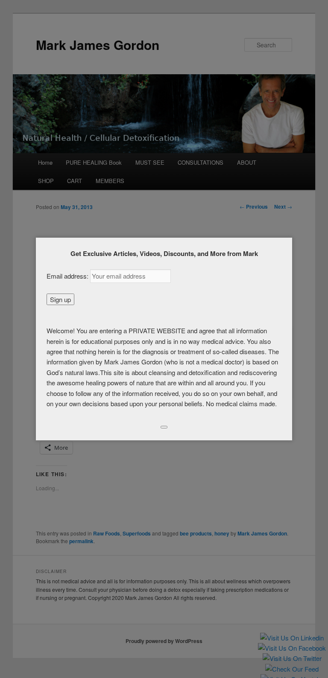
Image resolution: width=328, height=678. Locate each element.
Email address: (68, 275)
